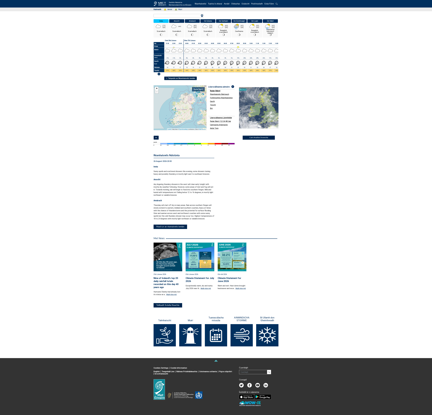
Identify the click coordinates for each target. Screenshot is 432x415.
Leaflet (169, 129)
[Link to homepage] (161, 389)
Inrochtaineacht (161, 374)
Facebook (249, 385)
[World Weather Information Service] (198, 395)
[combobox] (179, 15)
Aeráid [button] (226, 4)
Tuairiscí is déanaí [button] (215, 4)
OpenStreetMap (183, 129)
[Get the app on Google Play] (262, 397)
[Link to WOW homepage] (250, 404)
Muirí (179, 9)
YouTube (257, 385)
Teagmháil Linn (168, 371)
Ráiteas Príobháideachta (186, 371)
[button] (276, 4)
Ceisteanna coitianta (208, 371)
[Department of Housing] (181, 395)
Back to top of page (216, 361)
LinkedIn (265, 385)
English (157, 371)
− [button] (157, 91)
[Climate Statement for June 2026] (232, 257)
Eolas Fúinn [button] (269, 4)
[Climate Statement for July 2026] (200, 257)
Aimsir (168, 9)
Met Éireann (202, 129)
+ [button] (157, 88)
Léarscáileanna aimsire (219, 87)
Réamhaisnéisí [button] (200, 4)
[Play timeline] (156, 138)
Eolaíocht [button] (245, 4)
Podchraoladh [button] (257, 4)
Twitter (241, 385)
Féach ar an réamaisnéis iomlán (170, 227)
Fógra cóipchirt (225, 371)
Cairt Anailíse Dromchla (258, 137)
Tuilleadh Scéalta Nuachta (167, 305)
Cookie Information (178, 368)
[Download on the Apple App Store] (246, 397)
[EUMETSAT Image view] (260, 107)
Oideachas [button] (235, 4)
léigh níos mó (171, 294)
